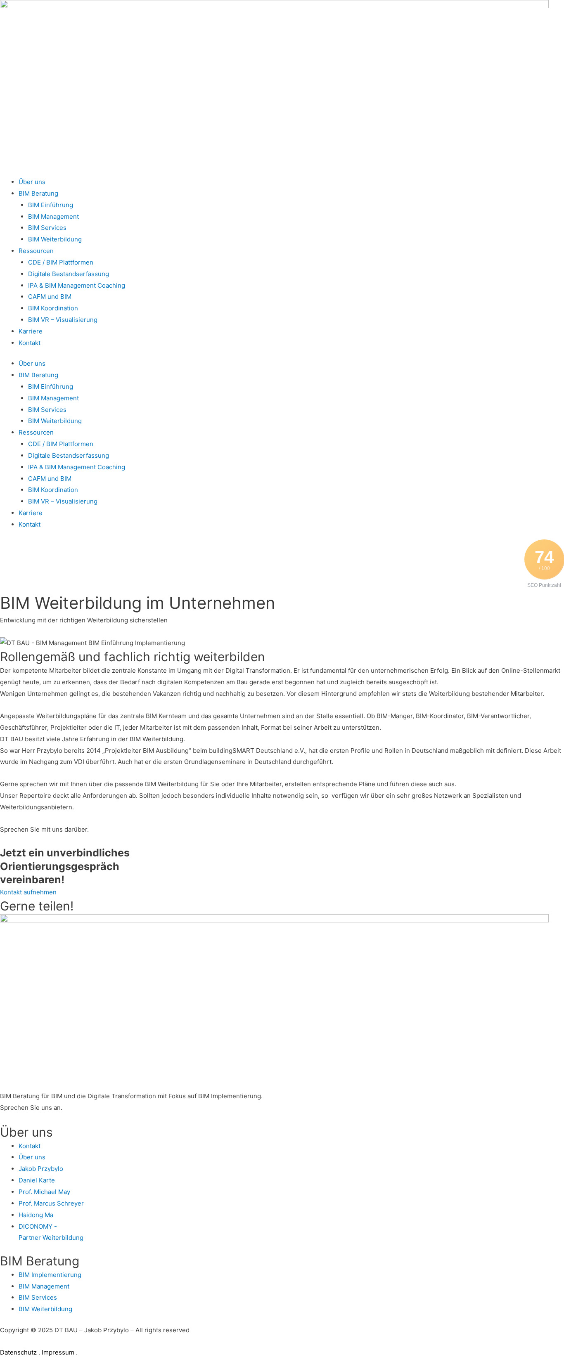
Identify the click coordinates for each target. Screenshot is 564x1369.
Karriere (31, 331)
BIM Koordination (53, 308)
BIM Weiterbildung (55, 239)
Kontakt (29, 343)
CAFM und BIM (49, 296)
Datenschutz (19, 1352)
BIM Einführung (50, 205)
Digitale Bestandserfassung (68, 274)
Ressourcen (36, 251)
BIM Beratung (38, 193)
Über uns (32, 182)
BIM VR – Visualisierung (62, 320)
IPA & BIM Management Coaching (76, 285)
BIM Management (53, 216)
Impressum (58, 1352)
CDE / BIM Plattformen (60, 262)
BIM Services (47, 228)
